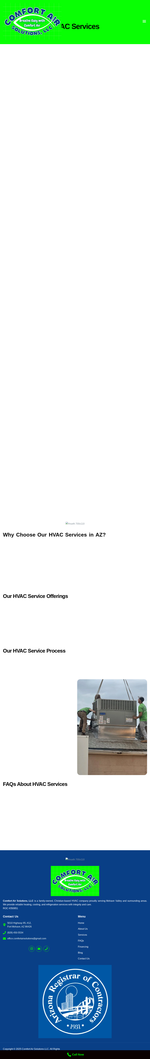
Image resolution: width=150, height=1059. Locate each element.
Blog (80, 952)
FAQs (81, 940)
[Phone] (46, 949)
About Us (83, 929)
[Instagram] (32, 949)
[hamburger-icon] (144, 21)
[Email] (39, 949)
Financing (83, 946)
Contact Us (84, 958)
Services (82, 935)
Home (81, 923)
